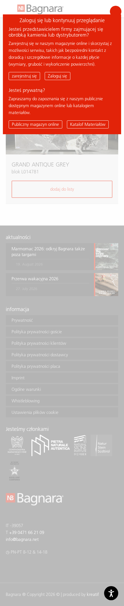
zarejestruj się (24, 76)
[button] (115, 11)
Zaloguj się (57, 76)
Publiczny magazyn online (35, 124)
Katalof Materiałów (88, 124)
